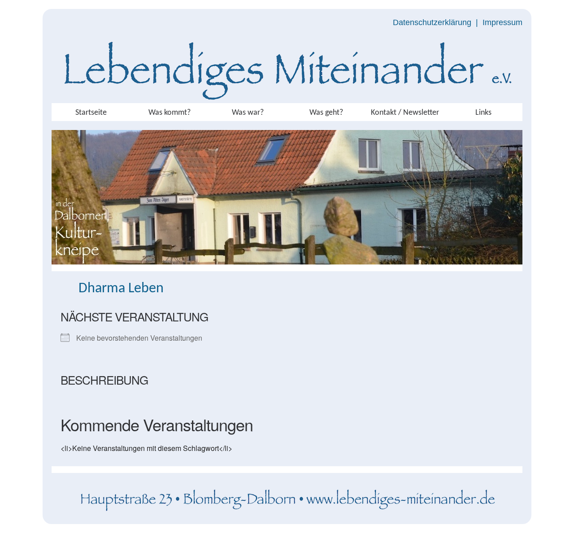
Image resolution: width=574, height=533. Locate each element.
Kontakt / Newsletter (405, 112)
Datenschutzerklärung (432, 22)
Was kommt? (169, 112)
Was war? (248, 112)
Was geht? (326, 112)
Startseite (91, 112)
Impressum (502, 22)
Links (483, 112)
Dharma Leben (121, 289)
